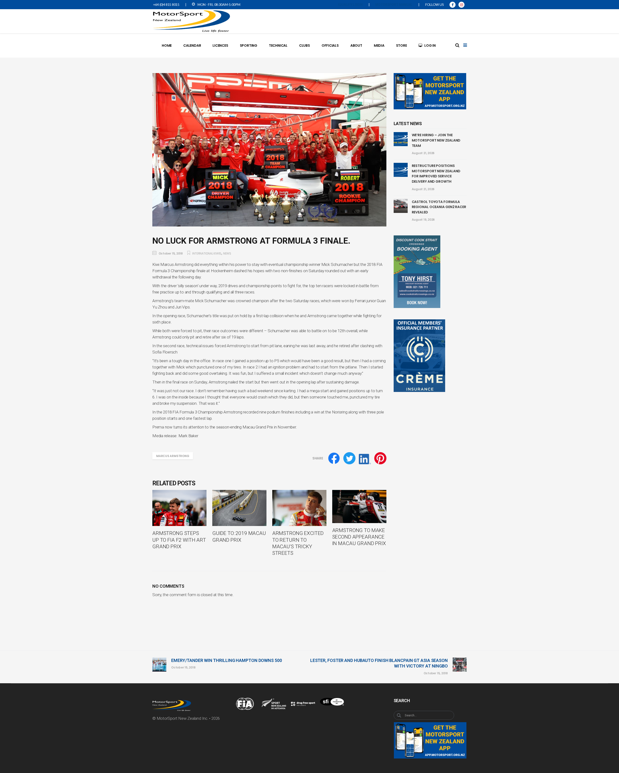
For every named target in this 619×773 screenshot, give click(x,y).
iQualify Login (350, 5)
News (227, 253)
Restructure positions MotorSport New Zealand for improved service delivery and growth (436, 173)
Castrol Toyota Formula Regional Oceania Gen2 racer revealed (439, 207)
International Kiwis (206, 253)
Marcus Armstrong (172, 456)
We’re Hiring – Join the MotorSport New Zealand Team (436, 140)
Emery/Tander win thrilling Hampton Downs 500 (226, 660)
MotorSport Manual (394, 5)
